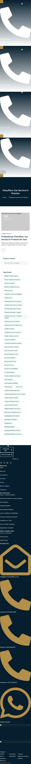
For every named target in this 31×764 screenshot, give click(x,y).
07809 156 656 (5, 449)
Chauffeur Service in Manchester (13, 325)
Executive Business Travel (11, 354)
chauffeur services (9, 328)
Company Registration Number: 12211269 (23, 756)
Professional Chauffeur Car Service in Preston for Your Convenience (14, 239)
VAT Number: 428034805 (12, 755)
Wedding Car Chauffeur (11, 419)
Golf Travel (19, 387)
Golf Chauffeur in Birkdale (11, 383)
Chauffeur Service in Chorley (12, 321)
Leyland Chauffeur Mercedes (12, 390)
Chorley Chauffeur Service (11, 336)
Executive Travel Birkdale (11, 368)
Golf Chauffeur (8, 379)
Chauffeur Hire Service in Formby (13, 305)
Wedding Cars (8, 423)
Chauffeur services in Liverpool (13, 332)
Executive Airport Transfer (11, 347)
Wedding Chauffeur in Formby (12, 430)
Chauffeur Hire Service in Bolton (13, 301)
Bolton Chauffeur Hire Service (12, 279)
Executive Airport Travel (11, 350)
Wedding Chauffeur (10, 427)
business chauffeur (9, 283)
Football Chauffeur (9, 372)
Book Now (14, 44)
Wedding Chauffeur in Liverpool (13, 434)
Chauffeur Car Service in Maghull (13, 294)
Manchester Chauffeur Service (13, 412)
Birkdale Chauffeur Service (11, 276)
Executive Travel (9, 365)
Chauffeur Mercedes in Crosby (13, 308)
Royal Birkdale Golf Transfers (12, 416)
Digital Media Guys (5, 763)
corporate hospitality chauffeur (13, 343)
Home (4, 197)
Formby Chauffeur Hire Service (13, 376)
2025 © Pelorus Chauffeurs (3, 756)
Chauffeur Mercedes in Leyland (13, 312)
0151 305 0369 (5, 454)
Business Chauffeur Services (12, 287)
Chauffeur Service (6, 233)
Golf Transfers (8, 387)
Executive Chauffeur (10, 358)
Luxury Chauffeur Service (11, 405)
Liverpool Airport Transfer (11, 397)
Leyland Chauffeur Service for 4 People (15, 394)
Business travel (8, 290)
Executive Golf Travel (10, 361)
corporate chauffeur (10, 339)
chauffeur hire (8, 298)
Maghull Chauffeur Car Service (12, 408)
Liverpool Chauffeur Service (12, 401)
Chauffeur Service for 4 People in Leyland (13, 317)
